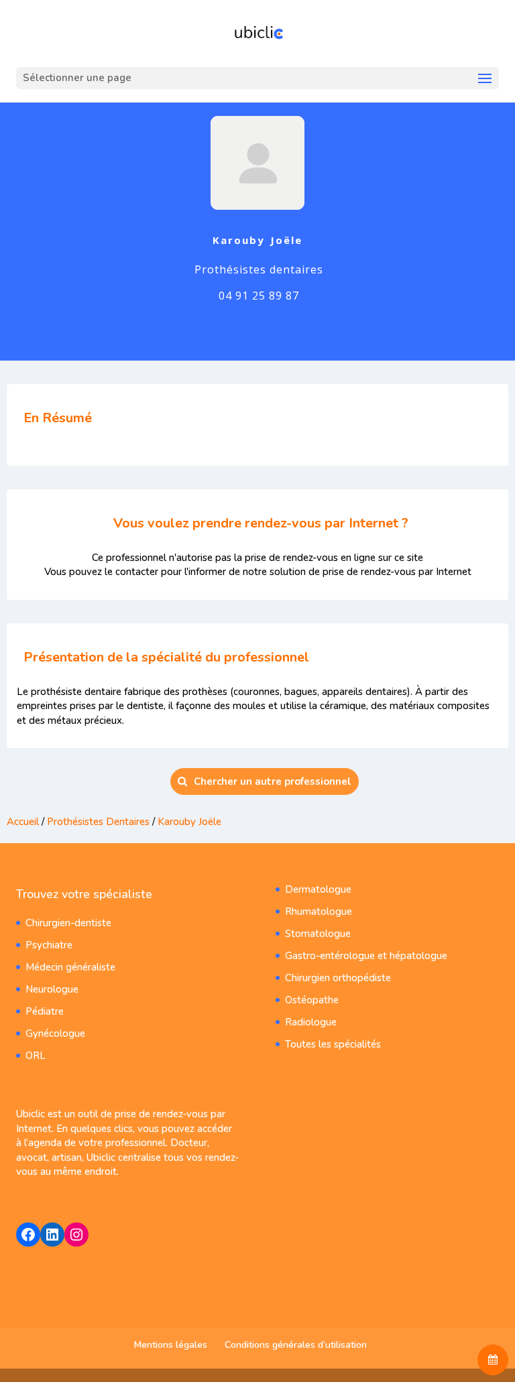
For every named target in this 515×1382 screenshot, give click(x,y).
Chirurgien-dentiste (68, 923)
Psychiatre (48, 945)
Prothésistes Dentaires (98, 821)
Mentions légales (170, 1344)
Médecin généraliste (70, 967)
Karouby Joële (189, 821)
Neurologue (51, 989)
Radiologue (311, 1022)
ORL (35, 1055)
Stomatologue (318, 933)
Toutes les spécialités (333, 1044)
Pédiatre (44, 1011)
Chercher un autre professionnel (272, 781)
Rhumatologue (318, 911)
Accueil (23, 821)
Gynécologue (55, 1033)
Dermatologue (318, 889)
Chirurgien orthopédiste (338, 978)
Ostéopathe (312, 1000)
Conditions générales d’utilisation (296, 1344)
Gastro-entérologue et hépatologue (366, 955)
